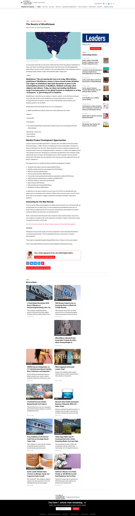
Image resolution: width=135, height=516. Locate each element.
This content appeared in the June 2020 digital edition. (53, 253)
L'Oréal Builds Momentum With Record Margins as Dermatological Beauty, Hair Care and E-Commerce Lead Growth (39, 305)
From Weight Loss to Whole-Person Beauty (90, 98)
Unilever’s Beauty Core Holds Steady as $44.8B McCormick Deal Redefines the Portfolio (66, 474)
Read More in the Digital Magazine (44, 257)
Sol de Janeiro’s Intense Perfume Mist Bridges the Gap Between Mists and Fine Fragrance (91, 90)
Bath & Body (85, 95)
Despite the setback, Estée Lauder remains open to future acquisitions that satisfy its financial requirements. (66, 374)
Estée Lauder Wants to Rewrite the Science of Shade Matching (91, 80)
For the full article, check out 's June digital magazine (50, 224)
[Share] (31, 263)
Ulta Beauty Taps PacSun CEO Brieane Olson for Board (91, 125)
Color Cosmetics (86, 58)
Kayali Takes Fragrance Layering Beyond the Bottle (92, 116)
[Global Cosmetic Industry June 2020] (30, 255)
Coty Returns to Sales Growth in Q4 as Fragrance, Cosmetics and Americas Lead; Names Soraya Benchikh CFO (92, 108)
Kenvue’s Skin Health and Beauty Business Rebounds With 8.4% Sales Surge (67, 404)
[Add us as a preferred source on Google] (42, 263)
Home (27, 21)
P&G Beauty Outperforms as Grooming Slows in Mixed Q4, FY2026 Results (65, 305)
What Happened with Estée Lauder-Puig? (64, 368)
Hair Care (29, 363)
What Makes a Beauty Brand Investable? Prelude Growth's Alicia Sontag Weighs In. (65, 340)
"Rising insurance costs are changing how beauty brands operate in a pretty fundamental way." (39, 409)
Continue (76, 508)
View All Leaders (95, 48)
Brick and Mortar (85, 122)
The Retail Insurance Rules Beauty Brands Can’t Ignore (37, 403)
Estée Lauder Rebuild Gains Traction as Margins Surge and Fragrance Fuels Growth (38, 474)
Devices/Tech (58, 433)
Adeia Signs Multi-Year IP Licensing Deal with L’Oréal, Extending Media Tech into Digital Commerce (67, 439)
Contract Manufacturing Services (89, 68)
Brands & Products (36, 21)
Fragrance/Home (86, 86)
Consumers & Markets (61, 334)
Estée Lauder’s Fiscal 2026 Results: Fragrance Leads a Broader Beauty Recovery (90, 62)
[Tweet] (38, 263)
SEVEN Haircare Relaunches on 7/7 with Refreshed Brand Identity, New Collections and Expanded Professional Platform (39, 369)
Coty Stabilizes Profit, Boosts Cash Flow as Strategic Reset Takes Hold (38, 439)
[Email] (27, 263)
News (44, 21)
